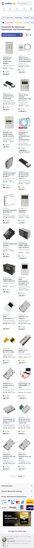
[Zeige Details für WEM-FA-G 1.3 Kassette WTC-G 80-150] (9, 373)
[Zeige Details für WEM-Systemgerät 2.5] (9, 306)
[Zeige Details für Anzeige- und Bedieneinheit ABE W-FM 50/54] (9, 122)
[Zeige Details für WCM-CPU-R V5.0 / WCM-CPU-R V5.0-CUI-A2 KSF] (25, 409)
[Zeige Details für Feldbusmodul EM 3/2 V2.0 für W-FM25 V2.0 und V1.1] (25, 163)
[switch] (4, 545)
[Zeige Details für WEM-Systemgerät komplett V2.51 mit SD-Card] (25, 269)
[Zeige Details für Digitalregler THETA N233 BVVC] (9, 269)
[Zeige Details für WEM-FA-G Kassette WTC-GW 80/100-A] (9, 444)
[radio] (27, 35)
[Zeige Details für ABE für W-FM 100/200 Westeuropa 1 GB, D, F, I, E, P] (25, 85)
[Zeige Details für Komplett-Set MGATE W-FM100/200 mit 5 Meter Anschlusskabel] (25, 122)
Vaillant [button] (26, 18)
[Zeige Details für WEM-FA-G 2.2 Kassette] (25, 306)
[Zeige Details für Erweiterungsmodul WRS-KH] (9, 234)
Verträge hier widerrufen (17, 531)
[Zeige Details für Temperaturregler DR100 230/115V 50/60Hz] (9, 163)
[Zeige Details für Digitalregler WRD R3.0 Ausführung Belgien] (9, 48)
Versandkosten (9, 538)
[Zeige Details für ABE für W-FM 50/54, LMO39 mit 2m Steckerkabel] (25, 48)
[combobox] (25, 3)
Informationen (7, 486)
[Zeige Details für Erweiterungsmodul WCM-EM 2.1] (9, 200)
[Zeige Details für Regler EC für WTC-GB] (25, 340)
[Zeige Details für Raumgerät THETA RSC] (25, 200)
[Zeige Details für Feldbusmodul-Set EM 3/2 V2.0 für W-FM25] (9, 85)
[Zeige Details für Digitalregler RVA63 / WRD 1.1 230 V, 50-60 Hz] (25, 234)
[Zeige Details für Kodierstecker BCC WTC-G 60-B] (9, 340)
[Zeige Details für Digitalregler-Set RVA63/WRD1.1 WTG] (25, 373)
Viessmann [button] (9, 18)
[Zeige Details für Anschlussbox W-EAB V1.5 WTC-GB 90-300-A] (9, 409)
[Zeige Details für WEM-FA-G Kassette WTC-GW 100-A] (25, 444)
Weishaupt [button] (18, 18)
